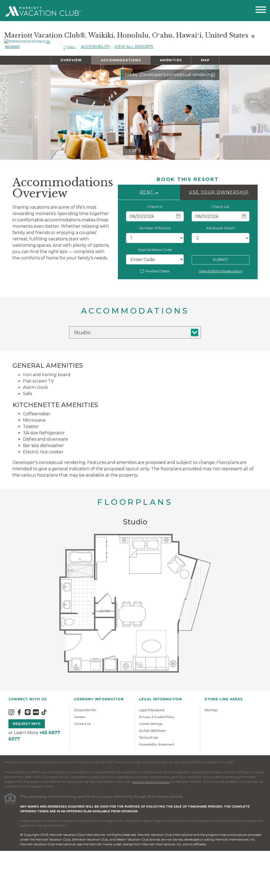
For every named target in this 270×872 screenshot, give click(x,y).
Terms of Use (148, 737)
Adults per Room (220, 228)
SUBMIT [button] (220, 259)
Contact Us (82, 724)
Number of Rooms (155, 228)
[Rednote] (36, 711)
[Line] (28, 711)
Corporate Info (85, 710)
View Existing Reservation (220, 271)
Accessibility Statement (156, 744)
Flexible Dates (157, 271)
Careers (79, 717)
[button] (149, 192)
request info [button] (27, 724)
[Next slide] (210, 112)
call (71, 47)
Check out (220, 206)
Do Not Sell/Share (152, 731)
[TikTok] (44, 711)
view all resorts (133, 46)
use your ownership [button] (219, 192)
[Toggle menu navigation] (261, 11)
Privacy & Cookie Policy (157, 717)
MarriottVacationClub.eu (151, 782)
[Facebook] (19, 711)
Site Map (211, 710)
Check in (154, 206)
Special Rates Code (155, 250)
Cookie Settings (150, 724)
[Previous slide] (59, 112)
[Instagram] (11, 711)
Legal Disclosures (152, 710)
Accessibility (95, 46)
